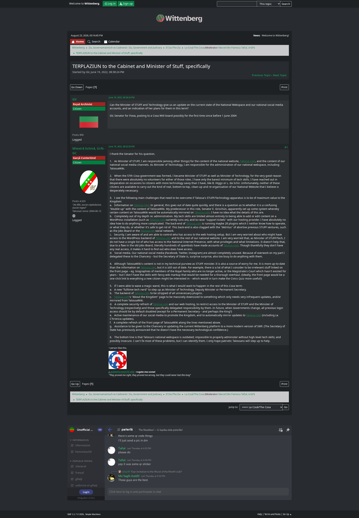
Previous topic (261, 75)
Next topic (280, 75)
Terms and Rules (272, 514)
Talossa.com (247, 161)
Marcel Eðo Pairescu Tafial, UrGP (236, 47)
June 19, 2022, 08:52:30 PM (122, 146)
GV (74, 99)
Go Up (75, 384)
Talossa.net (148, 231)
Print (284, 87)
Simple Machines (93, 514)
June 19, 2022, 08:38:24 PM (122, 97)
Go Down (76, 87)
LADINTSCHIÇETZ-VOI (121, 371)
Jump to (233, 407)
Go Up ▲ (287, 514)
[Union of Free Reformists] (73, 215)
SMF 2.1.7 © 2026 (75, 514)
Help (259, 514)
